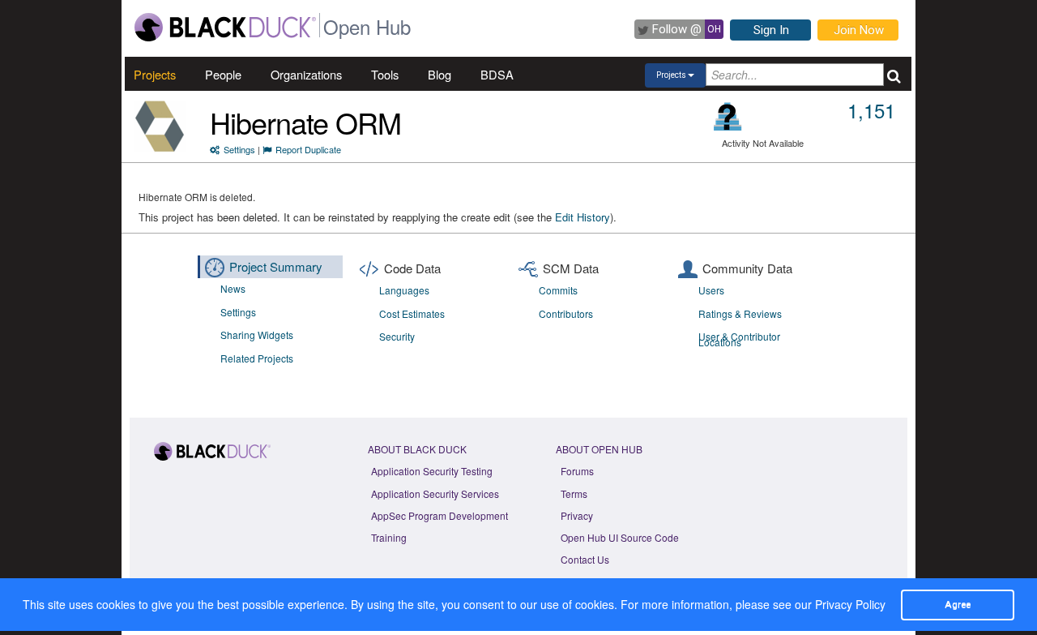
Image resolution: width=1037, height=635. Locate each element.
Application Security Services (435, 493)
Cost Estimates (412, 313)
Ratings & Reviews (740, 313)
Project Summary (275, 266)
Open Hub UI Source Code (620, 537)
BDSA (497, 74)
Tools (385, 74)
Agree (958, 604)
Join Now (859, 30)
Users (711, 290)
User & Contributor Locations (739, 339)
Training (389, 537)
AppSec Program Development (439, 515)
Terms (574, 493)
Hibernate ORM (305, 122)
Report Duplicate (308, 149)
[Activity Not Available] (728, 116)
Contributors (566, 313)
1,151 (871, 110)
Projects (155, 74)
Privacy (577, 515)
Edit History (582, 217)
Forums (577, 471)
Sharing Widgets (256, 334)
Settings (239, 149)
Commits (558, 290)
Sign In (771, 30)
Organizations (306, 74)
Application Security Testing (432, 471)
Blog (439, 74)
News (232, 288)
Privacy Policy (850, 604)
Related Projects (256, 358)
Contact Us (585, 559)
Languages (404, 290)
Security (397, 336)
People (223, 74)
